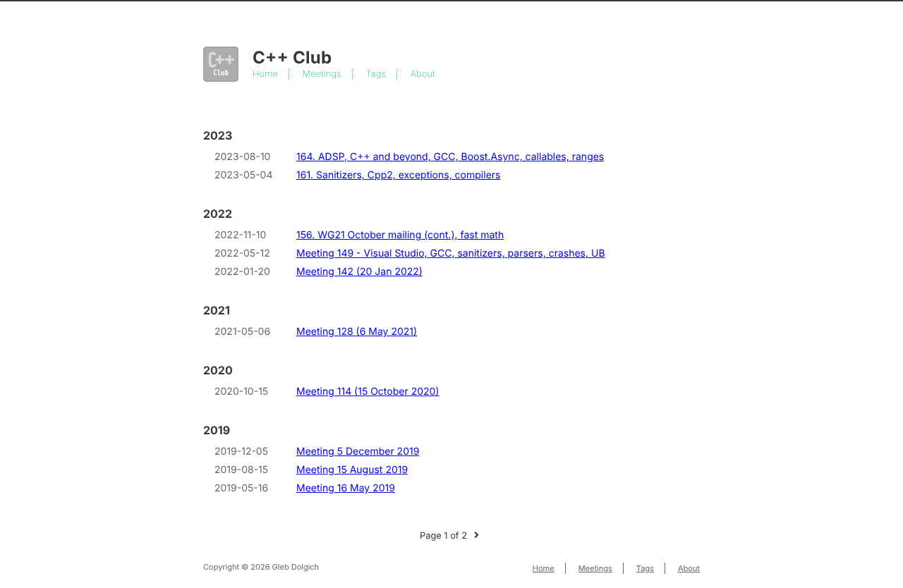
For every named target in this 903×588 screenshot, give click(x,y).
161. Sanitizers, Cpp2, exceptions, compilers (398, 175)
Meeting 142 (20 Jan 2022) (359, 272)
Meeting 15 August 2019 (352, 470)
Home (265, 74)
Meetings (322, 74)
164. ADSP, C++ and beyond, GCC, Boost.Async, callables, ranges (450, 157)
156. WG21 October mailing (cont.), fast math (400, 235)
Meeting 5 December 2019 (357, 452)
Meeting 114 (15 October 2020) (367, 392)
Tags (376, 74)
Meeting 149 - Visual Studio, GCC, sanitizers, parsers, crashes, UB (450, 253)
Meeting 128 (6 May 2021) (356, 332)
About (423, 74)
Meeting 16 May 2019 (345, 488)
